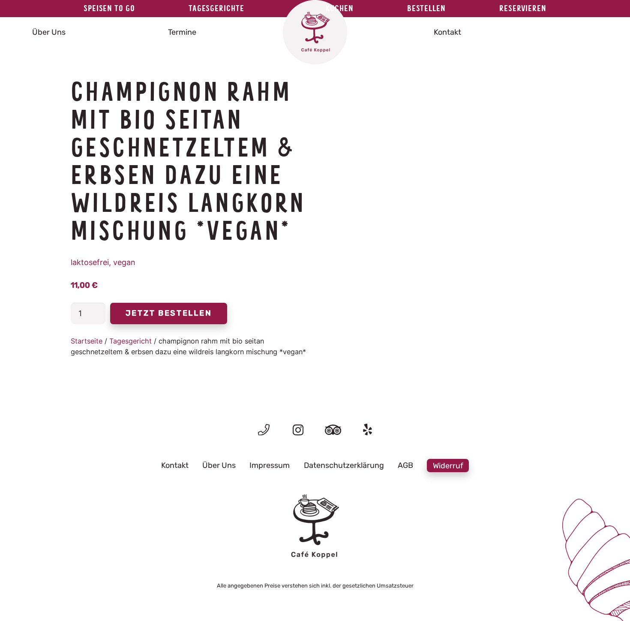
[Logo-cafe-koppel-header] (315, 32)
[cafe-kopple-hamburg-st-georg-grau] (315, 526)
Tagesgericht (130, 341)
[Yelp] (367, 429)
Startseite (86, 341)
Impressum (269, 465)
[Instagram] (298, 430)
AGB (405, 465)
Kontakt (175, 465)
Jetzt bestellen (169, 313)
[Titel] (264, 429)
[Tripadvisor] (333, 429)
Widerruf (448, 465)
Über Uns (219, 465)
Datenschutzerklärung (344, 465)
